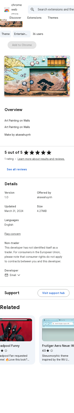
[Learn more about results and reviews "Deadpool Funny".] (5, 350)
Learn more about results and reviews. (41, 159)
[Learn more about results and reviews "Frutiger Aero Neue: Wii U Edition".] (51, 350)
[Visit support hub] (53, 293)
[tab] (15, 17)
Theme (6, 34)
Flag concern (13, 234)
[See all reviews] (17, 169)
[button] (37, 76)
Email (13, 275)
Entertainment (22, 34)
